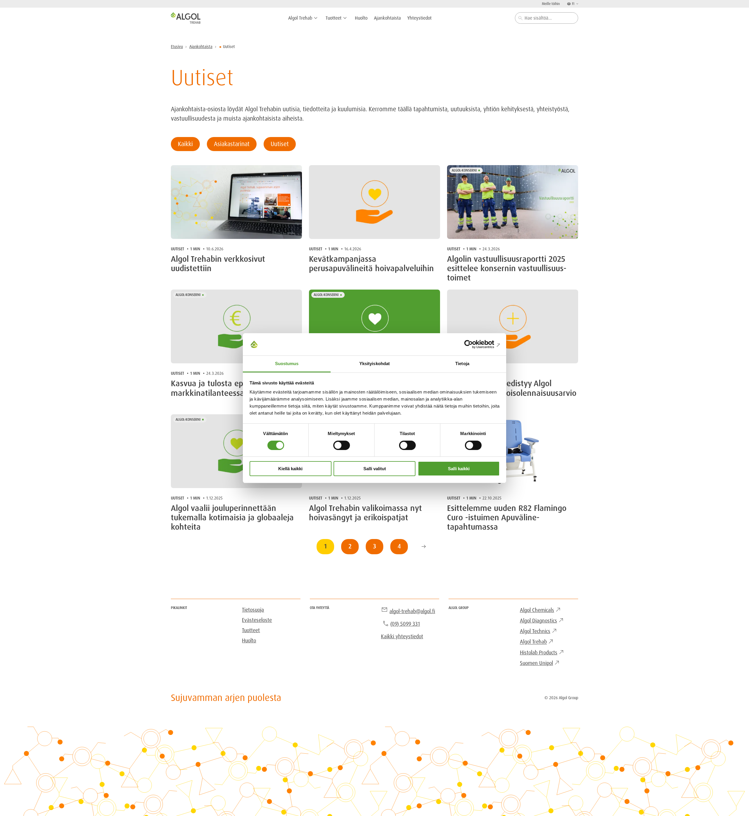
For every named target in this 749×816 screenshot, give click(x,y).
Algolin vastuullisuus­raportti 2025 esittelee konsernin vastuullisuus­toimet (506, 268)
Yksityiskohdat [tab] (374, 363)
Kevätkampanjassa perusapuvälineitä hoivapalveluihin (371, 263)
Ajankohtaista (200, 46)
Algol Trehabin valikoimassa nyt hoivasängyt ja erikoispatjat (365, 513)
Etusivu (177, 46)
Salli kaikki (459, 468)
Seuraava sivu (423, 546)
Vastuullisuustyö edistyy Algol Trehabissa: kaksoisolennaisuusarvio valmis (511, 393)
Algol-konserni (464, 170)
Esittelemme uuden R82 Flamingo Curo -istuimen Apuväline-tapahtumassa (506, 518)
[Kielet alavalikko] (576, 4)
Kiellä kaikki (290, 468)
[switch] (341, 445)
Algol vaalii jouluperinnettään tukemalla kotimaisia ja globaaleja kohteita (232, 518)
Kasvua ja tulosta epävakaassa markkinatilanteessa (226, 388)
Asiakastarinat (232, 144)
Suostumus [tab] (287, 363)
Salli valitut (374, 468)
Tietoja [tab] (462, 363)
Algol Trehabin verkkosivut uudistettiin (218, 263)
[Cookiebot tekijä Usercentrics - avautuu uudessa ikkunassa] (474, 344)
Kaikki (185, 144)
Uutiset (280, 144)
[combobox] (546, 18)
